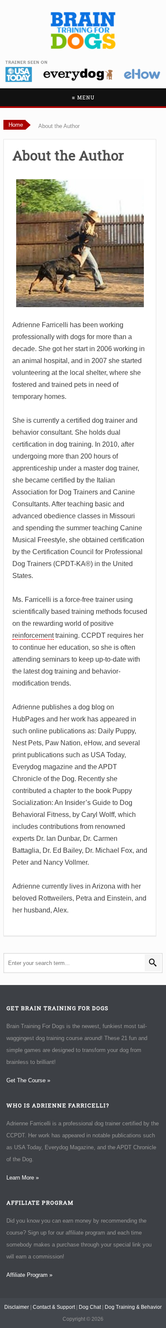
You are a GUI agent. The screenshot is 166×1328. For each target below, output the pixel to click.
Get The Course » (28, 1080)
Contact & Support (54, 1307)
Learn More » (22, 1177)
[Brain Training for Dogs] (83, 30)
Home (16, 125)
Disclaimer (16, 1307)
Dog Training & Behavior (133, 1307)
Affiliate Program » (29, 1275)
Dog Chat (90, 1307)
